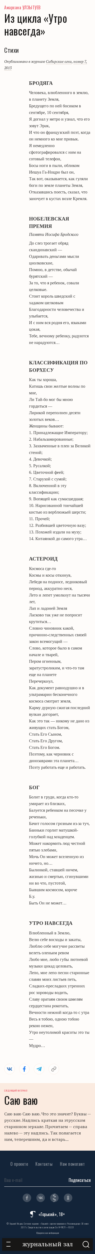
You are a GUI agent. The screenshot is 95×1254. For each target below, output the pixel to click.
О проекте (19, 1164)
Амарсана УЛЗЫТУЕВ (22, 7)
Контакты (44, 1164)
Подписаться (80, 1180)
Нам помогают (72, 1164)
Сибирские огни (59, 61)
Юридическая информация (47, 1233)
